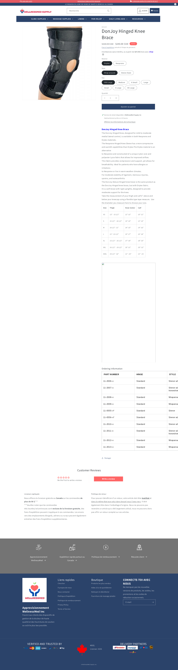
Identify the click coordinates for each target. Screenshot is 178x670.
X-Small (134, 82)
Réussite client (137, 557)
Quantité (105, 93)
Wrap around (109, 73)
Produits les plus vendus (101, 583)
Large (146, 82)
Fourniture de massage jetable (103, 596)
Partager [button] (107, 458)
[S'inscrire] (152, 602)
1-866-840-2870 (27, 1)
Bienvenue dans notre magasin (89, 1)
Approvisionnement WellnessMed (38, 559)
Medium (122, 82)
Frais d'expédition (108, 47)
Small (106, 88)
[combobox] (89, 11)
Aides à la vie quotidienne (101, 588)
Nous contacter (64, 592)
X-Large (118, 88)
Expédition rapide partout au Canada (72, 559)
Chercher (61, 583)
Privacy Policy (63, 605)
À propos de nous (65, 588)
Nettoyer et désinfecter (100, 592)
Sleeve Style (126, 73)
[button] (154, 10)
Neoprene (120, 63)
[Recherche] (108, 10)
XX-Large (131, 88)
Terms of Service (64, 609)
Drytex (107, 63)
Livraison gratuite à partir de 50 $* (145, 1)
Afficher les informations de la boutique (119, 122)
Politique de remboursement (104, 557)
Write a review (108, 479)
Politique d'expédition (66, 596)
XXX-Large (108, 82)
